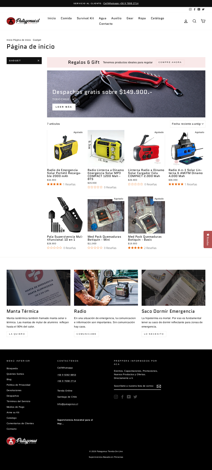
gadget (15, 60)
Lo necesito (154, 334)
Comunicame (86, 334)
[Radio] (106, 288)
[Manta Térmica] (38, 288)
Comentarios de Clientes (20, 423)
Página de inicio (22, 40)
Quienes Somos (15, 374)
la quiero (17, 334)
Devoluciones (14, 390)
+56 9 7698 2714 (66, 381)
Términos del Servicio (18, 401)
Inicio (52, 18)
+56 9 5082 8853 (66, 375)
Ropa (142, 18)
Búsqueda (12, 368)
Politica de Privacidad (18, 385)
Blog (9, 379)
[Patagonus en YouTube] (129, 397)
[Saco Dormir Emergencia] (173, 288)
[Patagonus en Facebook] (122, 397)
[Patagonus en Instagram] (116, 397)
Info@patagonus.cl (67, 404)
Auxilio (116, 18)
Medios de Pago (16, 407)
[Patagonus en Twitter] (135, 397)
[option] (106, 3)
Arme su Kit (13, 412)
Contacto (106, 24)
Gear (130, 18)
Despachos (13, 396)
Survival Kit (85, 18)
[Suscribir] (159, 386)
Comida (66, 18)
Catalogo (12, 418)
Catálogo (157, 18)
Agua (102, 18)
